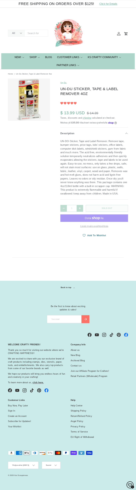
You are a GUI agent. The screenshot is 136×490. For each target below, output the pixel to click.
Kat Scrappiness (21, 475)
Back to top (66, 287)
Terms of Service (79, 431)
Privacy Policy (78, 426)
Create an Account (17, 416)
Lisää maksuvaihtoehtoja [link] (94, 226)
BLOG (48, 57)
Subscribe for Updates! (19, 421)
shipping (87, 118)
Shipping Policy (78, 410)
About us (75, 350)
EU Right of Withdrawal (82, 437)
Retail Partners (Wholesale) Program (89, 376)
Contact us (76, 365)
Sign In (11, 410)
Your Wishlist (14, 426)
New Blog (75, 355)
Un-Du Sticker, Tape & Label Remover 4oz (34, 74)
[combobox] (28, 33)
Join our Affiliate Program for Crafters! (90, 371)
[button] (68, 103)
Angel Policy (77, 421)
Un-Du (63, 83)
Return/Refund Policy (81, 416)
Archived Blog (78, 360)
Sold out (107, 208)
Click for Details (108, 3)
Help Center (76, 405)
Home (10, 74)
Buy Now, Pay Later (18, 405)
